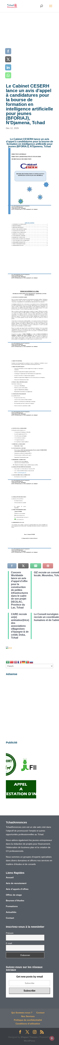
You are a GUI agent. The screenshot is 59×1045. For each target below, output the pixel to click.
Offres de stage (14, 895)
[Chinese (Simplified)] (12, 662)
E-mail (9, 943)
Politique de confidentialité (28, 1020)
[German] (24, 662)
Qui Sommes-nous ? (21, 1012)
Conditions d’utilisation (28, 1023)
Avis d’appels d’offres (17, 889)
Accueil (10, 877)
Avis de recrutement (16, 883)
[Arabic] (8, 662)
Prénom (9, 933)
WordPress (29, 1041)
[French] (20, 662)
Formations (12, 906)
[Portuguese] (27, 662)
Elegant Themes (29, 1037)
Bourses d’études (15, 900)
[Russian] (31, 662)
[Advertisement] (29, 43)
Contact (10, 918)
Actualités (11, 912)
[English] (16, 662)
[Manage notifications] (51, 1038)
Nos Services (28, 1016)
